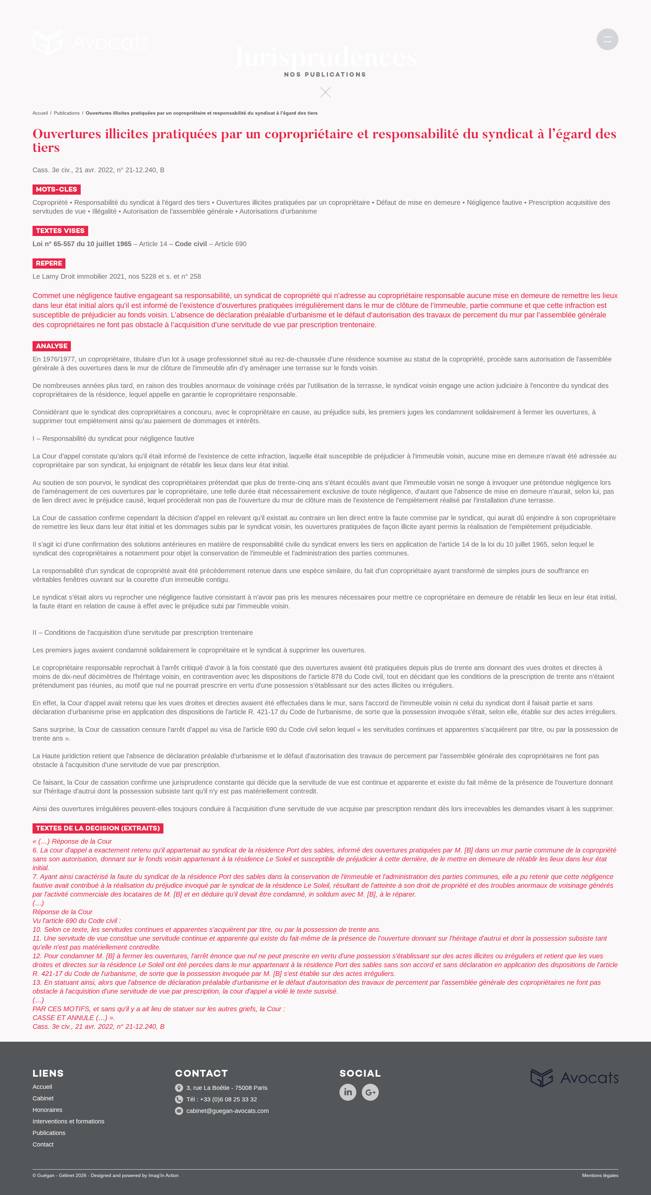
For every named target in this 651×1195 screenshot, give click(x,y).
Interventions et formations (68, 1121)
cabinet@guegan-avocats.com (227, 1111)
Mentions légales (600, 1175)
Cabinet (43, 1098)
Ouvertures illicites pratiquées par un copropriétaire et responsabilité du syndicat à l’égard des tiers (202, 113)
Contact (43, 1144)
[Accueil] (90, 43)
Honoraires (47, 1109)
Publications (67, 113)
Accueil (40, 113)
